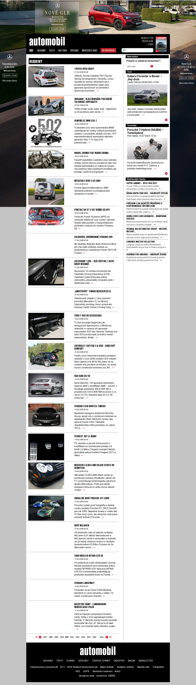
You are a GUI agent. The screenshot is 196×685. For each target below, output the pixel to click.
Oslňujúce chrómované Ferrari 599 (93, 237)
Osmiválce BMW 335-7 (85, 120)
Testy (52, 50)
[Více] (166, 120)
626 (102, 637)
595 (89, 637)
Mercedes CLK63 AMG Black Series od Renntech (94, 466)
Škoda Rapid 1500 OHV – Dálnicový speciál (147, 193)
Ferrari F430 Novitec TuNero (89, 406)
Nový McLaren (81, 525)
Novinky (41, 50)
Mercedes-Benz (89, 50)
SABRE (111, 675)
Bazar (131, 660)
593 (77, 637)
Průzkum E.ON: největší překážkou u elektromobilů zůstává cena (144, 204)
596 (94, 637)
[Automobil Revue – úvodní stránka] (50, 57)
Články (70, 660)
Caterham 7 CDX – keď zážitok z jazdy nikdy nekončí (94, 262)
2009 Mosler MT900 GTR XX (88, 555)
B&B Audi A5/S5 (82, 376)
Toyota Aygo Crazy (84, 68)
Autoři (117, 671)
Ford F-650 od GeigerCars (88, 315)
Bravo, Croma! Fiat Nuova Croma (91, 153)
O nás (150, 44)
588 (51, 637)
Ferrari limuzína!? (84, 583)
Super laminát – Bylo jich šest (141, 183)
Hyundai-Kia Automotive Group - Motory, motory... (146, 230)
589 (56, 637)
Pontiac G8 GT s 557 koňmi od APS (92, 209)
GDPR (86, 671)
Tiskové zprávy (101, 660)
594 (83, 637)
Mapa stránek (107, 667)
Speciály (74, 50)
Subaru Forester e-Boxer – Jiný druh (144, 77)
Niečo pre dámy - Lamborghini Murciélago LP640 (90, 605)
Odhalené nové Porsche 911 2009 (91, 498)
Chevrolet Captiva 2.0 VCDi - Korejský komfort (94, 347)
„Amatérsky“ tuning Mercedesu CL (92, 291)
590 (62, 637)
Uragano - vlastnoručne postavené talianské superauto (93, 100)
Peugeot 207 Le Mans (85, 436)
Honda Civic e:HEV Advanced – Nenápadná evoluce (146, 217)
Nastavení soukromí (102, 671)
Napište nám (143, 667)
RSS (78, 671)
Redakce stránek (125, 667)
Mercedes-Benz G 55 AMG (87, 180)
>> (98, 90)
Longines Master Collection (140, 241)
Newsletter (147, 38)
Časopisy (119, 660)
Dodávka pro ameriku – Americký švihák (146, 254)
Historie (62, 50)
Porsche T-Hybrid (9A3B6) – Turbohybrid (145, 131)
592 (72, 637)
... (73, 637)
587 (45, 637)
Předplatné (147, 41)
